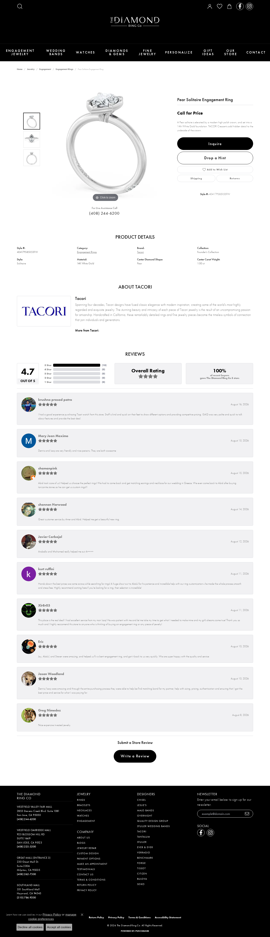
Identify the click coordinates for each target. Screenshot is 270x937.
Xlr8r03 (44, 605)
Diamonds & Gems (116, 52)
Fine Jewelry (147, 52)
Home (19, 69)
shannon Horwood (52, 504)
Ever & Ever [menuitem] (145, 847)
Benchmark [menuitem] (145, 857)
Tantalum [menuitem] (143, 836)
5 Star (48, 365)
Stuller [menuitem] (142, 842)
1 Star (48, 382)
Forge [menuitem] (141, 863)
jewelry (31, 69)
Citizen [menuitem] (142, 873)
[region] (105, 139)
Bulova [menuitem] (142, 879)
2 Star (48, 378)
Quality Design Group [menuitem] (152, 821)
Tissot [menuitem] (141, 868)
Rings (81, 800)
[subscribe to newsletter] (247, 813)
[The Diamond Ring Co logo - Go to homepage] (135, 22)
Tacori (140, 252)
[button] (20, 6)
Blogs (81, 843)
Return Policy (86, 885)
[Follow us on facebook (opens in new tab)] (240, 6)
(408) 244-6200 (104, 213)
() (104, 365)
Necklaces (84, 810)
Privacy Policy (87, 890)
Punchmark (142, 931)
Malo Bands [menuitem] (145, 810)
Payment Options (88, 858)
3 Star (48, 373)
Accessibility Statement (168, 917)
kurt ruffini (46, 569)
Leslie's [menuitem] (142, 805)
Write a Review (135, 756)
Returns (235, 178)
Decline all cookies (30, 927)
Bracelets (83, 805)
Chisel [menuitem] (141, 800)
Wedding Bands (56, 52)
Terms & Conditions (91, 879)
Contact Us (85, 874)
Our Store (230, 52)
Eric (40, 641)
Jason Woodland (51, 674)
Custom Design (88, 853)
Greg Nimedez (49, 710)
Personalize (179, 52)
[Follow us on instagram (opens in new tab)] (249, 6)
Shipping (196, 178)
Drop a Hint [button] (215, 157)
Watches (85, 52)
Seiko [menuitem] (141, 884)
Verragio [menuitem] (143, 852)
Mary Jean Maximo (53, 436)
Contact (256, 52)
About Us (83, 837)
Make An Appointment (92, 864)
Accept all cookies (59, 927)
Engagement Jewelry (20, 52)
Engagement (45, 69)
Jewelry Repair (86, 848)
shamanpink (47, 468)
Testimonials (86, 869)
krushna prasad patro (55, 399)
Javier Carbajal (50, 537)
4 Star (48, 369)
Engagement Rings (64, 69)
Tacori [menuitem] (141, 831)
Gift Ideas (208, 52)
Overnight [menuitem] (144, 815)
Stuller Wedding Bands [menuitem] (153, 826)
